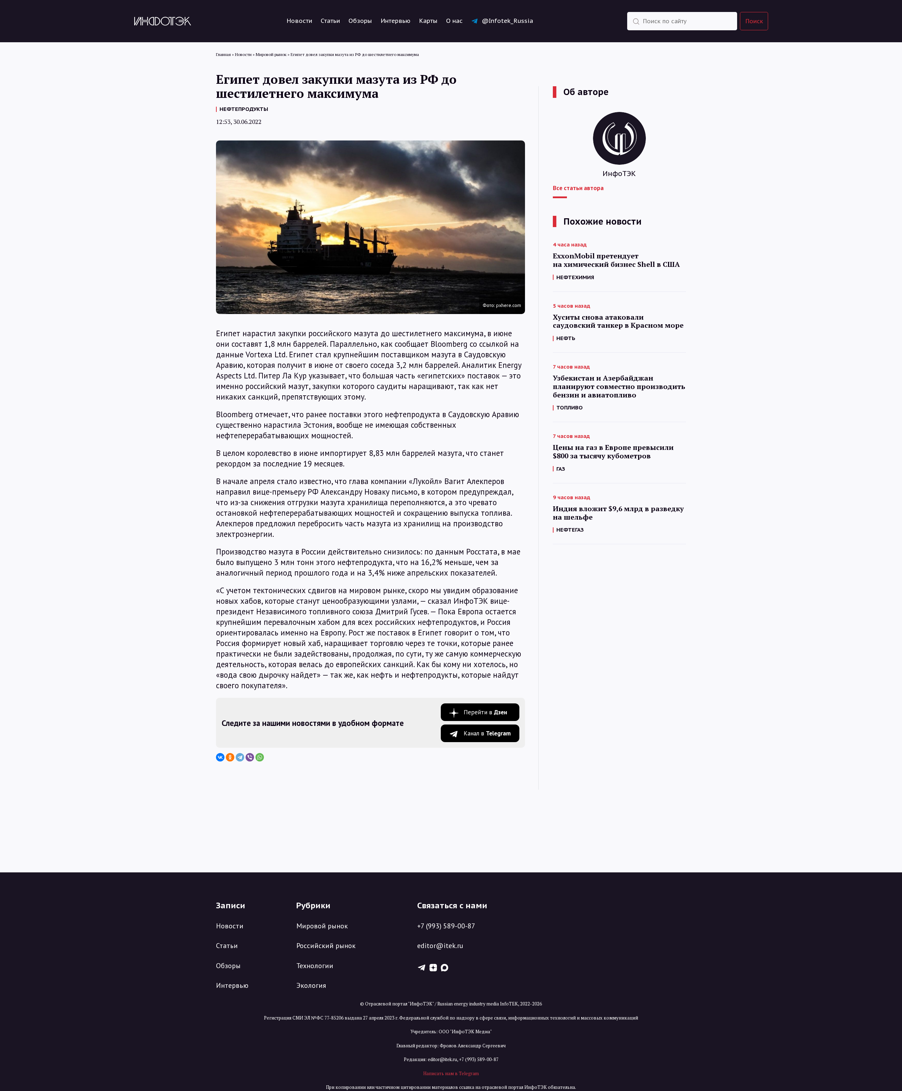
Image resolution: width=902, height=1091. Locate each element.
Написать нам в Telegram (451, 1073)
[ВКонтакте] (220, 757)
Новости (299, 21)
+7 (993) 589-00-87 (446, 925)
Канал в (487, 733)
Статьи (330, 21)
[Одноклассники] (230, 757)
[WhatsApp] (259, 757)
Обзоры (360, 21)
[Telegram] (240, 757)
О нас (454, 21)
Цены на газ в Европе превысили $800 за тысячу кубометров (613, 451)
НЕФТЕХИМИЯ (575, 277)
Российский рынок (326, 945)
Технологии (314, 965)
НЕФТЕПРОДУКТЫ (244, 109)
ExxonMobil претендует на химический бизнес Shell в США (616, 260)
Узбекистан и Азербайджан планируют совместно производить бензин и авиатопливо (619, 386)
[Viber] (250, 757)
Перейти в (485, 712)
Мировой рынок (322, 925)
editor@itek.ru (440, 945)
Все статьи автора (578, 188)
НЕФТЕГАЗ (570, 529)
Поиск (754, 21)
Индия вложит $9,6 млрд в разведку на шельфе (618, 512)
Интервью (395, 21)
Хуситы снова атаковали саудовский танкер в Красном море (618, 321)
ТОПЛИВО (569, 407)
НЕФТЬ (565, 338)
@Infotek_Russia (507, 21)
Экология (311, 985)
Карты (428, 21)
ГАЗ (560, 468)
